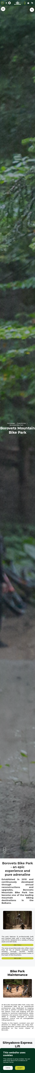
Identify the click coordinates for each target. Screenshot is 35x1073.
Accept (20, 1068)
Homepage (11, 423)
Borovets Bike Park (16, 425)
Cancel (7, 1068)
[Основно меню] (3, 9)
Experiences (21, 423)
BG (2, 3)
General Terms (8, 1062)
